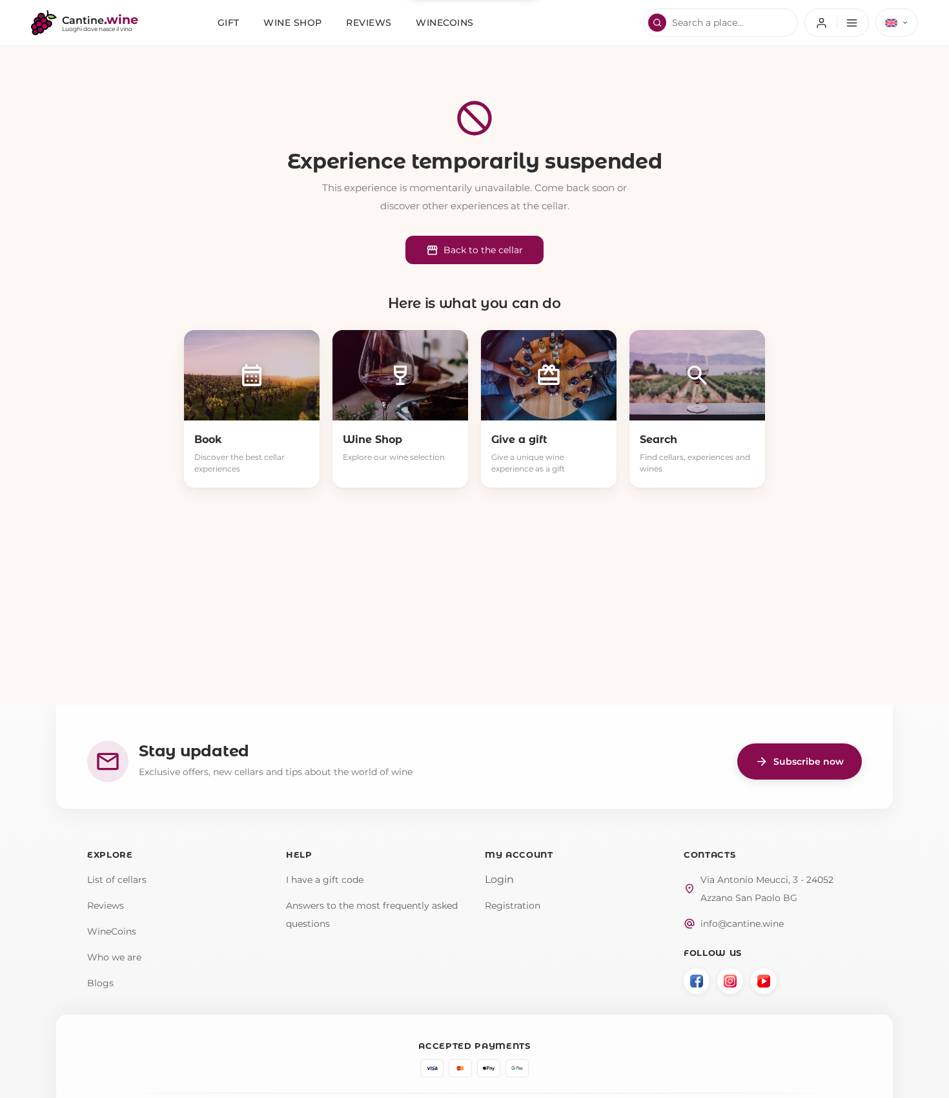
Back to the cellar (474, 250)
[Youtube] (764, 981)
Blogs (100, 983)
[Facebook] (696, 981)
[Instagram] (730, 981)
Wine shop (292, 22)
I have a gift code (324, 880)
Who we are (114, 957)
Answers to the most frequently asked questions (372, 914)
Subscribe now (799, 761)
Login (499, 879)
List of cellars (117, 880)
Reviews (369, 22)
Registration (512, 905)
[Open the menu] (836, 22)
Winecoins (445, 22)
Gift (229, 22)
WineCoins (111, 931)
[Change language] (896, 22)
